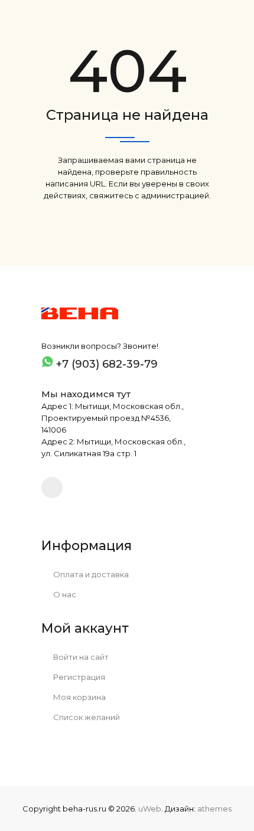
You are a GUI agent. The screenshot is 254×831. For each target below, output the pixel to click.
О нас (63, 594)
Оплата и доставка (90, 574)
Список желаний (85, 717)
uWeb (149, 808)
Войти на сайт (80, 657)
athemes (214, 808)
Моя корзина (78, 697)
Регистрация (78, 677)
